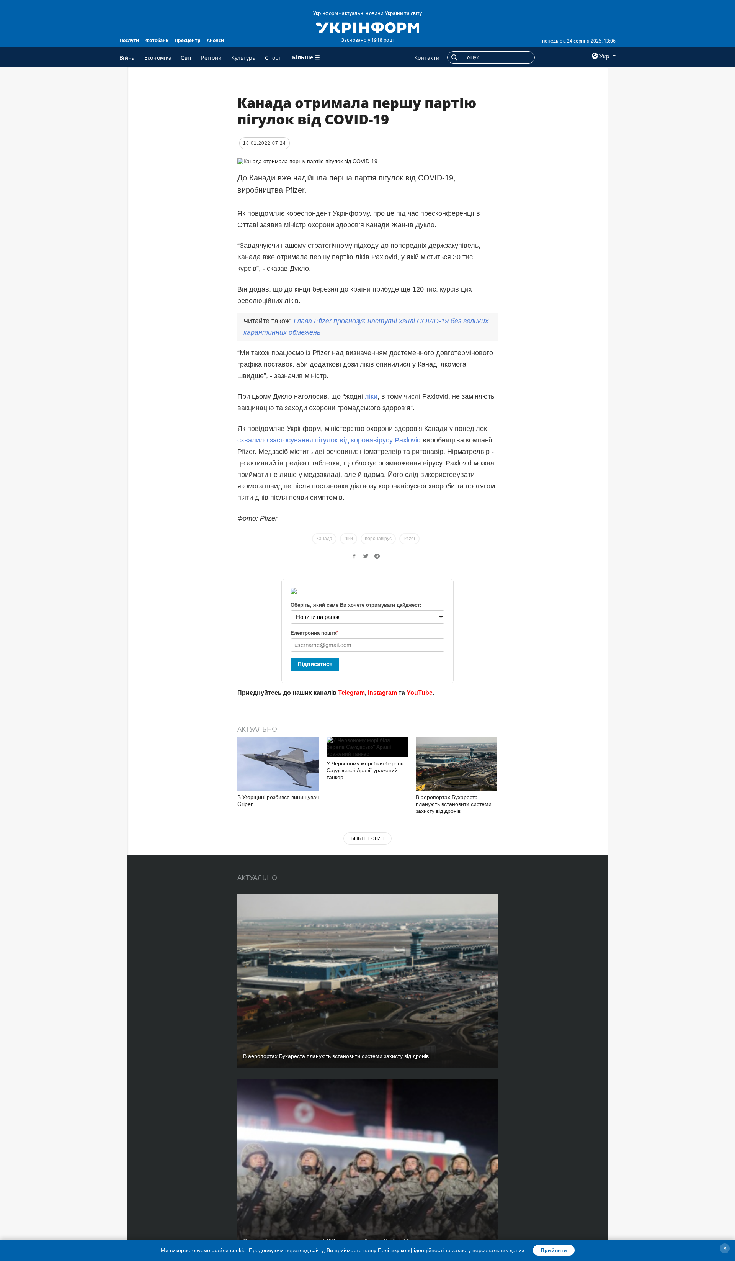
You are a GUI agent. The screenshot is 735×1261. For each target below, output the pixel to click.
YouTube (420, 692)
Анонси (215, 40)
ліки (371, 396)
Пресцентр (188, 40)
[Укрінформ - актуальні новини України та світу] (367, 27)
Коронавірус (378, 538)
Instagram (382, 692)
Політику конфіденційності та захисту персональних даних (451, 1250)
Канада (324, 538)
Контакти (426, 57)
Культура (243, 57)
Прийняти (554, 1250)
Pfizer (409, 538)
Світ (186, 57)
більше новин (367, 838)
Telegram (351, 692)
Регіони (211, 57)
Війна (127, 57)
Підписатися (315, 664)
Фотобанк (156, 40)
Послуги (129, 40)
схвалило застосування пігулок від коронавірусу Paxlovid (329, 440)
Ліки (348, 538)
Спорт (273, 57)
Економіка (158, 57)
